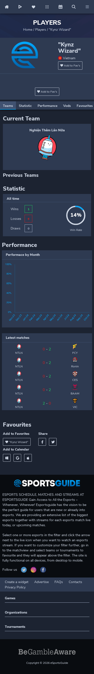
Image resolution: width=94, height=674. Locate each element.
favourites (85, 106)
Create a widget (16, 582)
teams (8, 106)
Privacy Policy (15, 587)
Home (27, 29)
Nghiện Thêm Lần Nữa (47, 130)
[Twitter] (53, 442)
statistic (25, 106)
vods (67, 106)
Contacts (75, 582)
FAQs (58, 582)
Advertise (41, 582)
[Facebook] (42, 442)
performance (47, 106)
